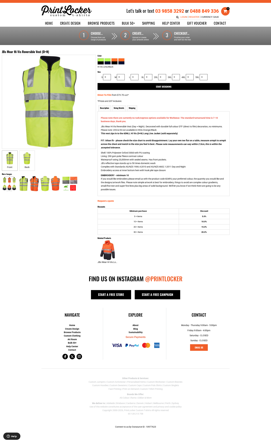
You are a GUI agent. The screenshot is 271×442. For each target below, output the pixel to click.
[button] (70, 23)
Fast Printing (115, 389)
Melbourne (158, 403)
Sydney (175, 403)
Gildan (141, 397)
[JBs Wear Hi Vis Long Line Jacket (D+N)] (108, 250)
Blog (135, 329)
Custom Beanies (174, 382)
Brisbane (120, 403)
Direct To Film (104, 95)
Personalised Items (136, 382)
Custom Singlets (171, 385)
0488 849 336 (204, 11)
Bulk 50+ (72, 343)
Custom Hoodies (100, 385)
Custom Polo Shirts (152, 385)
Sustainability (136, 332)
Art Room (72, 339)
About (135, 325)
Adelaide (110, 403)
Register (194, 17)
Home (72, 325)
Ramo (133, 397)
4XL (184, 77)
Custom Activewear (116, 382)
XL (142, 77)
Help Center (72, 346)
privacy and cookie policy (169, 406)
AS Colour (124, 397)
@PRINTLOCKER (163, 278)
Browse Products (72, 332)
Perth (167, 403)
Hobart (148, 403)
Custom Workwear (156, 382)
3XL (170, 77)
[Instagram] (79, 356)
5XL (197, 77)
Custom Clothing (72, 335)
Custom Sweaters (118, 385)
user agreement (145, 406)
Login (184, 17)
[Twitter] (72, 356)
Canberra (130, 403)
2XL (156, 77)
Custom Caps (135, 385)
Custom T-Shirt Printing (151, 389)
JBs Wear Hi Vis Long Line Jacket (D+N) (117, 262)
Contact (72, 350)
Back (27, 167)
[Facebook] (65, 356)
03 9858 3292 (169, 11)
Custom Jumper (96, 382)
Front (9, 167)
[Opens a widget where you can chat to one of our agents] (11, 436)
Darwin (140, 403)
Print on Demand (130, 389)
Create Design (72, 329)
